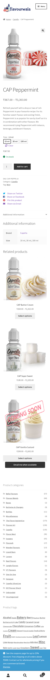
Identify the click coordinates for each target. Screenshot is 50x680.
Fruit (7, 635)
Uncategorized (12, 597)
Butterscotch (8, 622)
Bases (8, 503)
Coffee (37, 626)
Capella (16, 19)
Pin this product (14, 200)
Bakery (21, 617)
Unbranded (10, 592)
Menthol (27, 642)
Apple (14, 618)
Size (5, 137)
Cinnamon (29, 626)
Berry (30, 617)
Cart (38, 673)
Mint (8, 184)
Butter (42, 618)
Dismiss (6, 667)
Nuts (5, 647)
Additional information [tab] (13, 214)
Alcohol (7, 617)
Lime (5, 642)
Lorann (9, 556)
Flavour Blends (12, 498)
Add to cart (22, 166)
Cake (16, 622)
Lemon (43, 636)
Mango (10, 642)
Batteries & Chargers (14, 507)
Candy (22, 622)
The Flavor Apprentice (15, 520)
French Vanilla (28, 631)
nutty (10, 648)
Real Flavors (11, 561)
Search (25, 675)
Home (8, 19)
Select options (25, 315)
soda (14, 648)
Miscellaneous (12, 516)
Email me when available (25, 464)
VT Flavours (11, 570)
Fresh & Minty (39, 631)
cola (42, 626)
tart (41, 648)
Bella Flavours (12, 494)
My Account (8, 675)
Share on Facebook (15, 196)
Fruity (13, 637)
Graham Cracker (21, 637)
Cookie (5, 631)
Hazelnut (29, 637)
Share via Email (14, 203)
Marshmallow (18, 642)
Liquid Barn (10, 552)
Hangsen (9, 579)
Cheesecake (7, 626)
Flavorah (9, 543)
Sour (18, 648)
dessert (20, 631)
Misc (42, 642)
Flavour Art (10, 525)
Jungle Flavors (12, 565)
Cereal (36, 622)
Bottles (9, 512)
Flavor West (11, 534)
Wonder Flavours (13, 547)
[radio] (7, 141)
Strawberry (25, 648)
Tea (44, 648)
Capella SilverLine (13, 583)
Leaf (36, 636)
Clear (10, 145)
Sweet (34, 647)
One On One (11, 574)
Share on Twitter (15, 193)
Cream (12, 630)
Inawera (9, 538)
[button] (43, 30)
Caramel (29, 622)
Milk (32, 642)
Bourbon (36, 618)
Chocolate (18, 626)
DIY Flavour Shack (13, 588)
